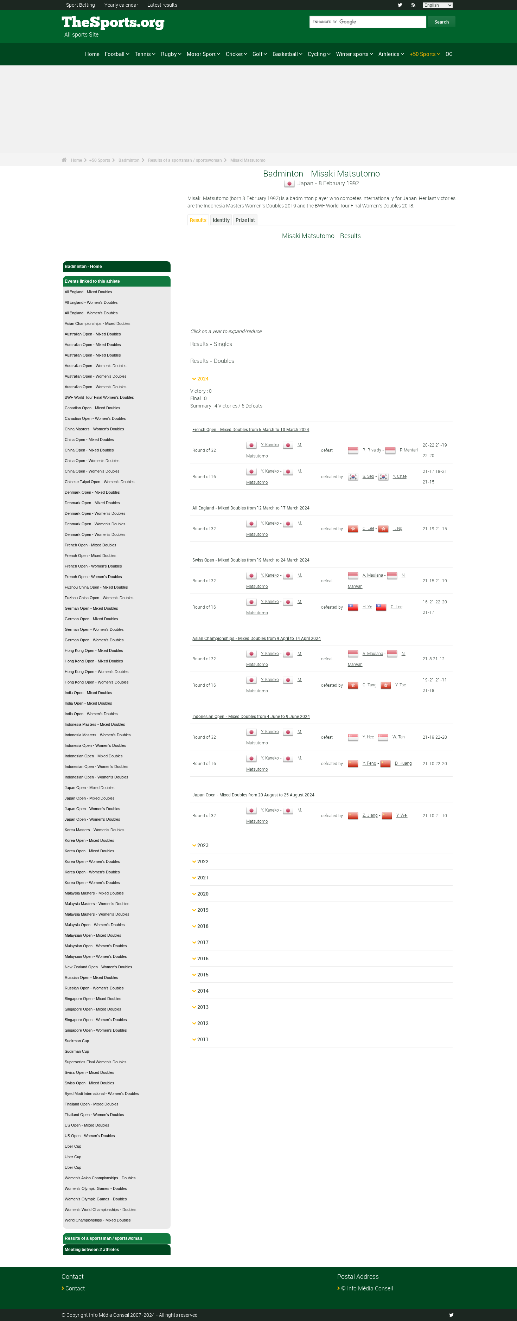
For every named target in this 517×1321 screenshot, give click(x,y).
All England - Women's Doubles (91, 302)
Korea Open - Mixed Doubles (89, 840)
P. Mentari (409, 450)
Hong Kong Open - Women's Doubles (97, 671)
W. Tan (398, 736)
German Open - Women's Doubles (94, 629)
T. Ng (397, 528)
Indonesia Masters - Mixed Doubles (95, 724)
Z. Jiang (370, 815)
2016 (203, 958)
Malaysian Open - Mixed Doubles (93, 935)
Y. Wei (402, 815)
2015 (203, 974)
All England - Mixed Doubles (88, 292)
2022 (203, 861)
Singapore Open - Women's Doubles (96, 1020)
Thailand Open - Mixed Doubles (92, 1104)
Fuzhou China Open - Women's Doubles (99, 598)
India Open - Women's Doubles (91, 714)
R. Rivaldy (372, 450)
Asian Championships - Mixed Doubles (97, 323)
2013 (203, 1006)
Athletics (389, 53)
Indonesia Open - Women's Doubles (95, 745)
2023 (203, 845)
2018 (203, 926)
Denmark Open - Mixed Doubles (92, 492)
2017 (203, 942)
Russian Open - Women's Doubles (94, 988)
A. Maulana (373, 575)
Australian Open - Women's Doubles (96, 366)
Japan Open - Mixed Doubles (90, 787)
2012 (203, 1023)
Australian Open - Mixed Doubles (93, 334)
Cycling (317, 53)
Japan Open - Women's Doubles (92, 809)
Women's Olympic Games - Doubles (96, 1188)
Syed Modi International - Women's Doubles (102, 1093)
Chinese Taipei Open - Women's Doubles (100, 482)
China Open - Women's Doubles (92, 460)
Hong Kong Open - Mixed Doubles (94, 650)
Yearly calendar (121, 4)
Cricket (234, 53)
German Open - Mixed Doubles (91, 608)
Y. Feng (369, 763)
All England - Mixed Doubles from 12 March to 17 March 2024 (250, 508)
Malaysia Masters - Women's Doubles (97, 904)
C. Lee (368, 528)
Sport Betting (80, 4)
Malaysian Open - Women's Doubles (96, 946)
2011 (203, 1039)
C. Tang (370, 684)
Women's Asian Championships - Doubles (100, 1178)
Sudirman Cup (77, 1041)
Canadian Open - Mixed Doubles (92, 408)
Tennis (143, 53)
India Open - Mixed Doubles (88, 693)
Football (115, 53)
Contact (75, 1288)
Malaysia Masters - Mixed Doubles (94, 893)
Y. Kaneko (270, 444)
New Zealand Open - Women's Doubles (98, 967)
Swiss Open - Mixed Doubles (89, 1072)
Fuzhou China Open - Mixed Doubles (96, 587)
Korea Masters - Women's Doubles (95, 830)
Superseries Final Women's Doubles (96, 1062)
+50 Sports (423, 53)
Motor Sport (201, 53)
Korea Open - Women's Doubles (92, 861)
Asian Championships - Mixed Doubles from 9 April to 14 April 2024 (256, 638)
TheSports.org (88, 22)
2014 (203, 990)
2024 (203, 378)
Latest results (162, 4)
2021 (203, 877)
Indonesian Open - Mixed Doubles (94, 756)
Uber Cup (73, 1146)
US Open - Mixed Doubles (87, 1125)
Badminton (129, 160)
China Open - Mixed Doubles (89, 439)
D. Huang (403, 763)
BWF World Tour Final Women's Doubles (99, 397)
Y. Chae (400, 476)
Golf (257, 53)
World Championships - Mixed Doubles (98, 1220)
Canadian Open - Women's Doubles (95, 418)
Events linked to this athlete (92, 281)
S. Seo (368, 476)
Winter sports (352, 53)
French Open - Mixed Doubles (90, 545)
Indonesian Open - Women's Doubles (96, 766)
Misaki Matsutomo (248, 160)
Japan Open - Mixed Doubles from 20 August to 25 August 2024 (253, 794)
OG (449, 53)
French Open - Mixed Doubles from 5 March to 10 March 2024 (250, 429)
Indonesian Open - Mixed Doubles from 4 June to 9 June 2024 (251, 716)
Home (92, 53)
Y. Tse (400, 684)
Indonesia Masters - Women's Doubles (98, 735)
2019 (203, 909)
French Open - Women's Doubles (93, 566)
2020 (203, 893)
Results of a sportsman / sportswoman (185, 160)
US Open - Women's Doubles (90, 1136)
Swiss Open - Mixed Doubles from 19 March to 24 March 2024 (250, 560)
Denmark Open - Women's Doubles (95, 513)
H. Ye (367, 606)
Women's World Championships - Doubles (100, 1209)
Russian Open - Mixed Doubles (91, 977)
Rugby (169, 53)
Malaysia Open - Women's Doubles (95, 925)
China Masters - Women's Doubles (94, 429)
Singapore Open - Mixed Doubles (93, 998)
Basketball (285, 53)
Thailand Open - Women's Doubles (94, 1114)
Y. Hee (368, 736)
